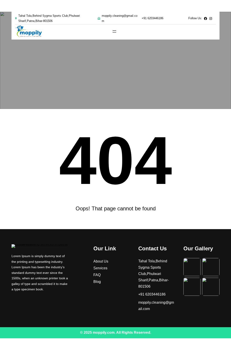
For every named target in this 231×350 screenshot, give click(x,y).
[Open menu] (114, 31)
